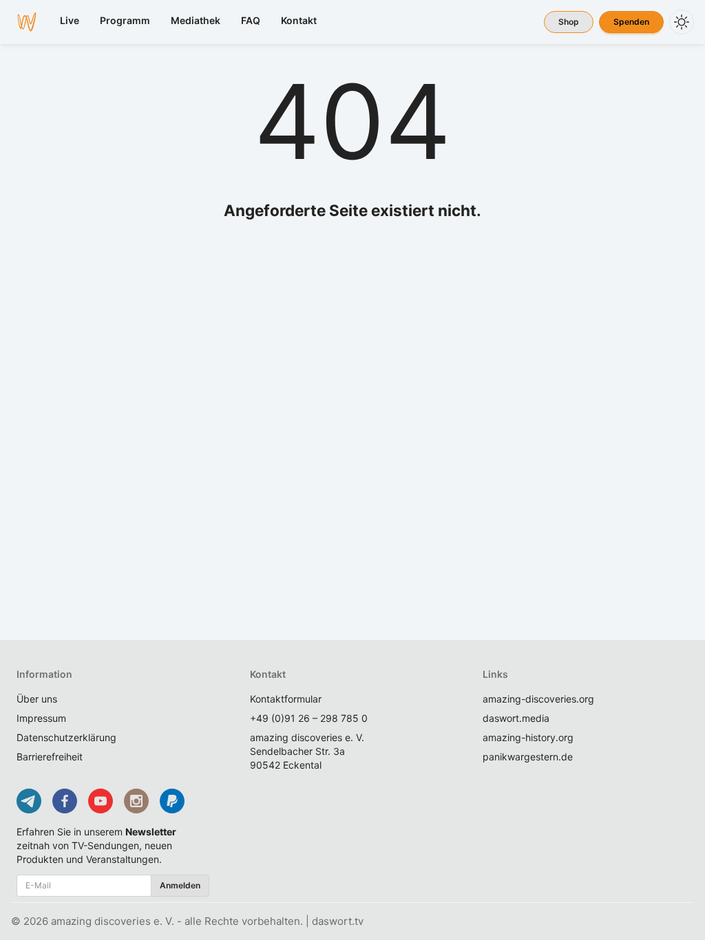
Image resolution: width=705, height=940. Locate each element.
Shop (568, 22)
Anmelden (180, 885)
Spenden (631, 22)
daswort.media (516, 718)
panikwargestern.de (528, 756)
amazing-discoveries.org (538, 699)
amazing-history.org (528, 737)
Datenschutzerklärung (66, 737)
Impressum (41, 718)
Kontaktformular (286, 699)
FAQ (250, 20)
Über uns (37, 699)
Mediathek (195, 20)
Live (69, 20)
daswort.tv (338, 921)
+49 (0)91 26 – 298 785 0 (309, 718)
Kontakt (299, 20)
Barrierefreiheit (50, 756)
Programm (125, 20)
